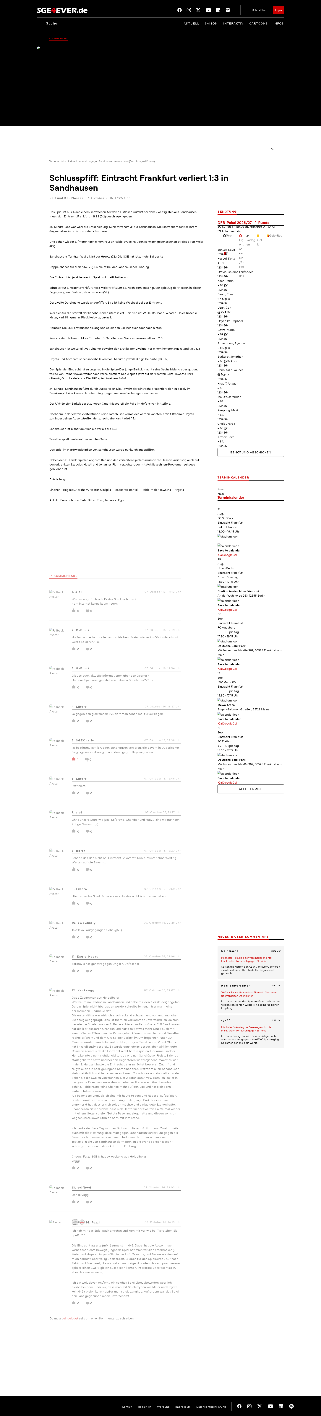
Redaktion (145, 1406)
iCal (220, 555)
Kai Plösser (73, 198)
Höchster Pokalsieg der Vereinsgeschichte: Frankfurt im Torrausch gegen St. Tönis (246, 959)
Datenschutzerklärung (211, 1406)
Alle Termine (251, 789)
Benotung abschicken (250, 452)
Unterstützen (259, 10)
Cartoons (258, 23)
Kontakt (127, 1406)
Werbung (163, 1406)
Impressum (183, 1406)
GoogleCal (230, 555)
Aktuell (191, 23)
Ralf (52, 198)
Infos (278, 23)
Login (278, 10)
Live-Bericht (58, 38)
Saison (211, 23)
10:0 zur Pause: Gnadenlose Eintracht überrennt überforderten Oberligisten (249, 994)
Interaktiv (233, 23)
